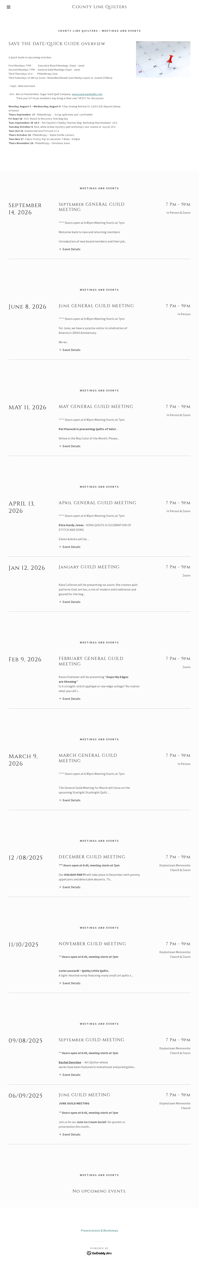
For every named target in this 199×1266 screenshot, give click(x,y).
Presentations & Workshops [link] (99, 1230)
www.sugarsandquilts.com (87, 94)
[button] (10, 7)
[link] (99, 7)
